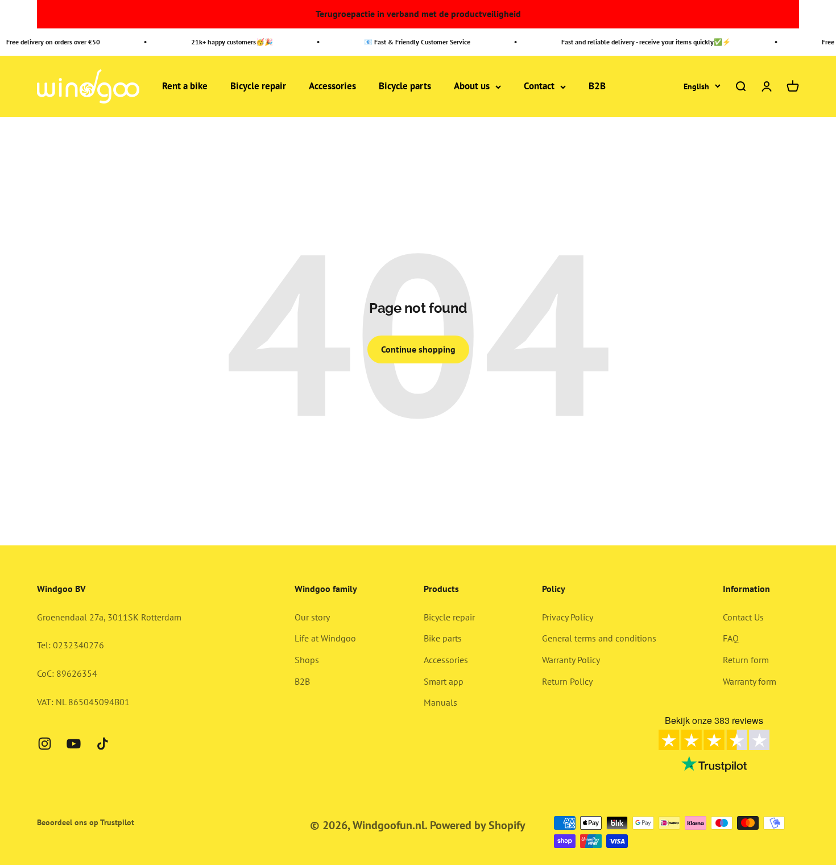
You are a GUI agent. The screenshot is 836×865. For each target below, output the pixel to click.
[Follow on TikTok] (102, 743)
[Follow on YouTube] (73, 743)
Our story (312, 617)
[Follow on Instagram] (44, 743)
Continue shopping (418, 349)
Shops (307, 659)
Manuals (440, 702)
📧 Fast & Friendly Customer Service (411, 42)
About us (472, 86)
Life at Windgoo (325, 638)
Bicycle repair (258, 86)
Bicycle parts (405, 86)
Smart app (443, 681)
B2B (597, 86)
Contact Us (743, 617)
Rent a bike (185, 86)
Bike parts (443, 638)
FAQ (731, 638)
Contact (539, 86)
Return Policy (567, 681)
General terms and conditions (599, 638)
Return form (746, 659)
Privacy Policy (567, 617)
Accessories (332, 86)
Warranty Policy (571, 659)
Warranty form (749, 681)
